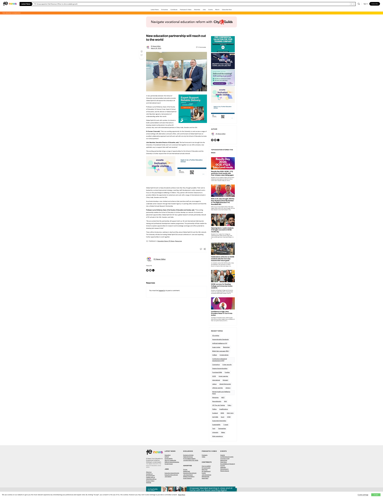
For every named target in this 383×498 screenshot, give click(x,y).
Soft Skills (215, 417)
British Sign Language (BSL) (220, 351)
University (215, 432)
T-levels (225, 424)
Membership (205, 476)
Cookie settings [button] (363, 495)
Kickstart (225, 380)
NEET (223, 397)
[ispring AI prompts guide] (223, 61)
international (216, 380)
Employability (169, 458)
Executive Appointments (172, 473)
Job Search (168, 476)
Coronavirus (216, 364)
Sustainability (216, 424)
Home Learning (223, 376)
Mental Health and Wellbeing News (221, 392)
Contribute (173, 9)
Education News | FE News (165, 241)
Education (168, 455)
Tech (213, 428)
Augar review (216, 347)
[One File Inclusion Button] (160, 175)
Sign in (366, 4)
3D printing (215, 335)
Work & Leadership (170, 460)
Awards (222, 455)
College (214, 355)
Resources (178, 241)
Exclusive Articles (188, 455)
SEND (222, 413)
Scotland (215, 413)
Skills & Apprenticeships (172, 462)
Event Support (187, 478)
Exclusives (164, 9)
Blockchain (226, 347)
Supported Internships (219, 421)
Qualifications (223, 409)
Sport (222, 417)
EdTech (167, 457)
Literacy (228, 388)
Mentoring (215, 397)
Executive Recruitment (171, 475)
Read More (181, 495)
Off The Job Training (218, 405)
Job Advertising (188, 475)
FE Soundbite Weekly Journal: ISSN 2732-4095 (190, 459)
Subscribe (374, 4)
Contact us (149, 474)
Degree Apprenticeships (219, 368)
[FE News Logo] (10, 4)
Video (203, 457)
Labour (214, 384)
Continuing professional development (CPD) (219, 360)
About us (149, 472)
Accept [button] (376, 495)
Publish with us (150, 477)
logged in (162, 290)
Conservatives (224, 355)
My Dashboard (206, 471)
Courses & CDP (225, 458)
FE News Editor (156, 46)
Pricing (185, 469)
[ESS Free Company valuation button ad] (223, 44)
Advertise (197, 9)
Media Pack (186, 471)
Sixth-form (230, 413)
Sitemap (148, 482)
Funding (227, 372)
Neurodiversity (216, 401)
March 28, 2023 (156, 48)
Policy (229, 405)
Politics (214, 409)
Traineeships (222, 428)
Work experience (217, 436)
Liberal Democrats (225, 384)
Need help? (205, 478)
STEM (228, 417)
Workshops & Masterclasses (224, 470)
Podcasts (204, 455)
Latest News (155, 9)
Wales (223, 432)
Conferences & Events (226, 457)
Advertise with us (151, 479)
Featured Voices (188, 457)
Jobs (204, 9)
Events (210, 9)
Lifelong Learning (217, 388)
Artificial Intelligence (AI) (219, 343)
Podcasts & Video (185, 9)
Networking (223, 460)
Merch (217, 9)
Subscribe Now (227, 9)
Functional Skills (217, 372)
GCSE (214, 376)
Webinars (223, 467)
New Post (204, 469)
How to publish (206, 466)
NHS (225, 401)
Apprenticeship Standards (220, 339)
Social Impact (169, 464)
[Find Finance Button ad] (223, 78)
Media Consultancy (188, 476)
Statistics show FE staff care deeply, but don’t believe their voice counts (57, 4)
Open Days (223, 462)
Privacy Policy (150, 481)
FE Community (150, 475)
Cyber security (227, 364)
